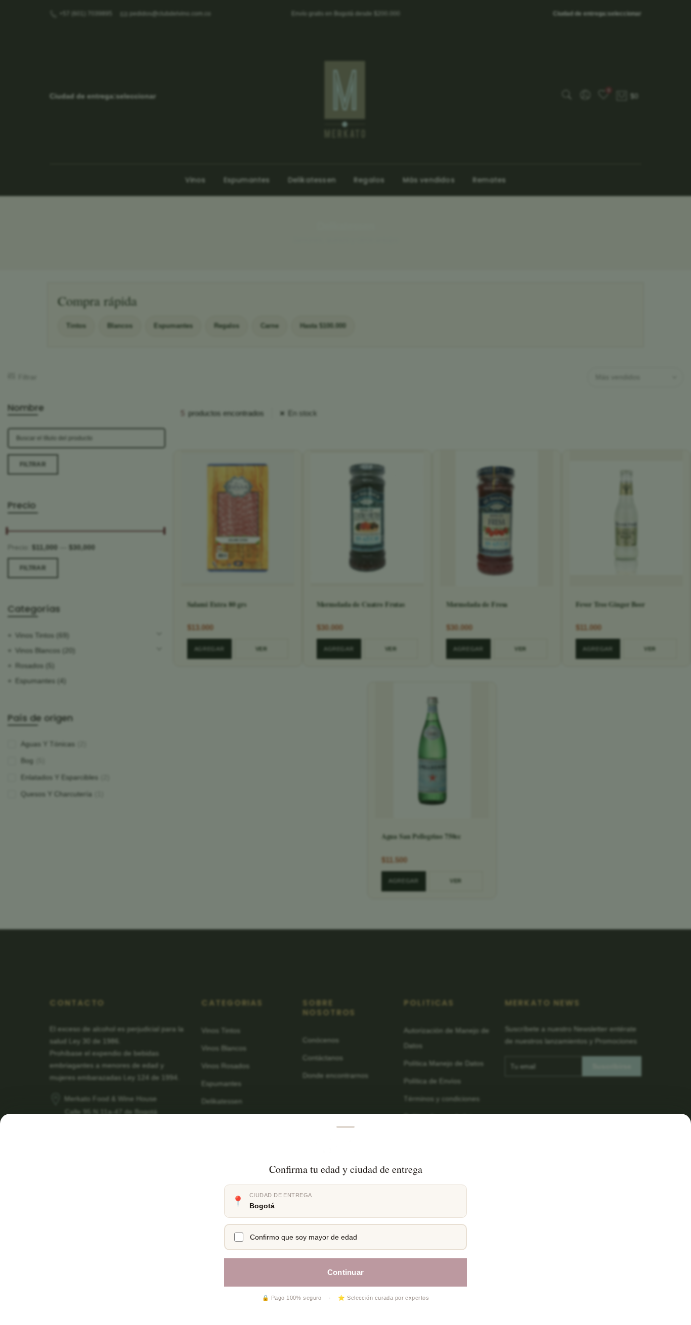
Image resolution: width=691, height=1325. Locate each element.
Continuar (345, 1272)
